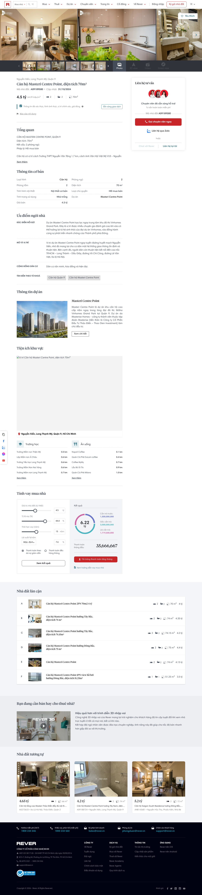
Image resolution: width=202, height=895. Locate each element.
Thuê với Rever (115, 857)
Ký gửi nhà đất (176, 4)
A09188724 (82, 810)
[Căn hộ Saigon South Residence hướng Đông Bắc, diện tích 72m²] (158, 779)
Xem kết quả (43, 563)
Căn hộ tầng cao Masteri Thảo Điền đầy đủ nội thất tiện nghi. (42, 806)
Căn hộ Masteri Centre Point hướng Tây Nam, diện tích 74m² (100, 806)
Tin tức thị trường (142, 847)
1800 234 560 (62, 831)
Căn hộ (63, 180)
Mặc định (28, 542)
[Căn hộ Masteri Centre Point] (35, 662)
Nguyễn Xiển (23, 79)
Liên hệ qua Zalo (160, 131)
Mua (44, 4)
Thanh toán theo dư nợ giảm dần (33, 552)
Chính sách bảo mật (93, 866)
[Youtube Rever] (184, 888)
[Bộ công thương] (26, 873)
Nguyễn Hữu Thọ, (155, 810)
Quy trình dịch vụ (117, 871)
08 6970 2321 (24, 861)
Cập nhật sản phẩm (144, 852)
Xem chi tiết (80, 334)
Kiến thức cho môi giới (145, 857)
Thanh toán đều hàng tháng (56, 552)
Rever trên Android (168, 852)
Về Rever (138, 4)
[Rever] (49, 843)
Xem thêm (22, 162)
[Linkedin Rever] (175, 888)
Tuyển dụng (89, 852)
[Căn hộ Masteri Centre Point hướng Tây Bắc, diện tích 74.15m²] (35, 633)
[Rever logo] (7, 4)
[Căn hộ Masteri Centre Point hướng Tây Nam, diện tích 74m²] (101, 779)
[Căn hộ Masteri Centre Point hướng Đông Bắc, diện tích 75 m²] (35, 647)
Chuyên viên (86, 4)
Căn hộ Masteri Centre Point (61, 662)
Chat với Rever (146, 146)
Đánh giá (159, 888)
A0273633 (24, 810)
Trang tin (105, 4)
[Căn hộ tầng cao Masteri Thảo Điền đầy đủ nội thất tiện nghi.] (43, 779)
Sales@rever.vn (97, 831)
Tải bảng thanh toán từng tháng (96, 559)
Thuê (56, 4)
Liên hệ (87, 861)
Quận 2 (57, 810)
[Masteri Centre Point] (42, 320)
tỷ (63, 510)
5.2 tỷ (138, 801)
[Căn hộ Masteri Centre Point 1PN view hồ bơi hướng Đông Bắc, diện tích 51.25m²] (35, 676)
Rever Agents (115, 866)
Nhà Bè (177, 810)
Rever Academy (116, 861)
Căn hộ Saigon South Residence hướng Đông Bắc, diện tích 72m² (158, 806)
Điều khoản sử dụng (93, 871)
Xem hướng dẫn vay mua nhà (90, 568)
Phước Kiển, (168, 810)
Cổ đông (121, 4)
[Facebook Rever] (167, 888)
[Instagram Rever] (180, 888)
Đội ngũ (87, 857)
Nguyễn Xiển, (95, 810)
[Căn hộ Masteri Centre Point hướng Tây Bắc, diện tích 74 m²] (35, 618)
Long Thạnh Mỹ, (109, 810)
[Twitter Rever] (171, 888)
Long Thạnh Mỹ (39, 79)
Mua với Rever (115, 852)
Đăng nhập (158, 4)
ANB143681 (140, 810)
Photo (119, 68)
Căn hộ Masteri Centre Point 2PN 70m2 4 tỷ (69, 604)
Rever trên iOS (166, 847)
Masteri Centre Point (111, 197)
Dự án (70, 4)
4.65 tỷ (24, 801)
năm (62, 532)
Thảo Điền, (48, 810)
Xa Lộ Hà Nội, (36, 810)
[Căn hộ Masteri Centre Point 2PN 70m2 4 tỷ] (35, 603)
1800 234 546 (28, 831)
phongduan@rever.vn (133, 831)
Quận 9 (52, 79)
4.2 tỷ (81, 801)
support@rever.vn (165, 831)
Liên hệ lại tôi (170, 146)
